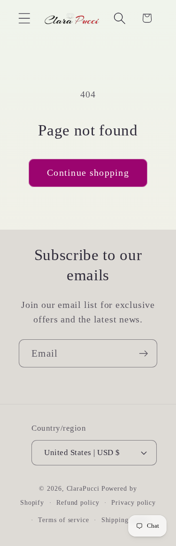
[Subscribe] (143, 353)
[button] (24, 18)
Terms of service (63, 520)
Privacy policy (133, 502)
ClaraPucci (83, 488)
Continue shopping (88, 173)
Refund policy (77, 502)
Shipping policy (125, 520)
